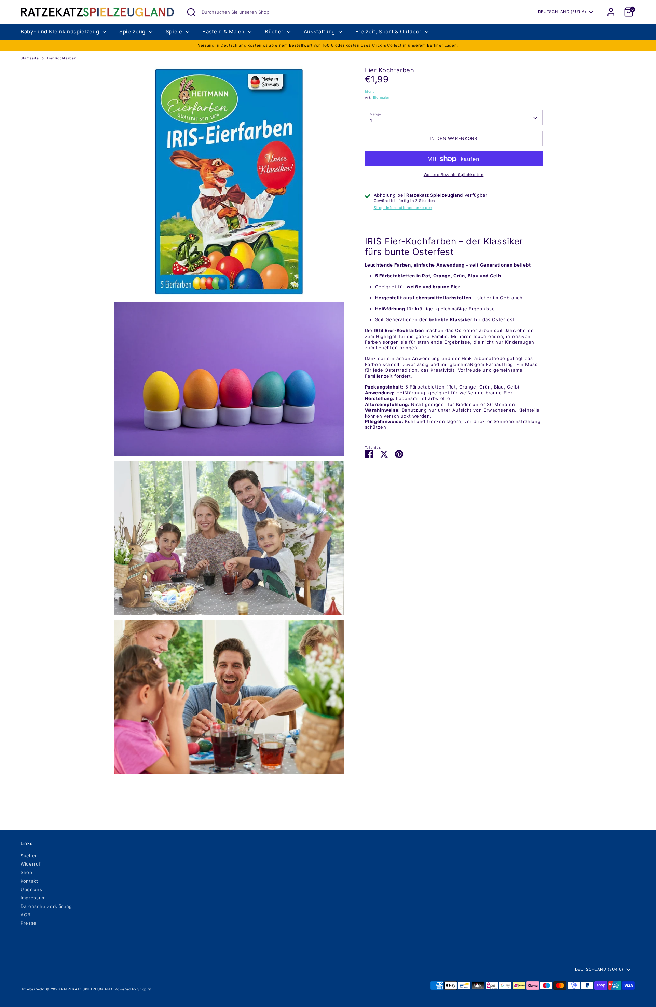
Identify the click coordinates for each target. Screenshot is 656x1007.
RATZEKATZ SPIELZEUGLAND (86, 989)
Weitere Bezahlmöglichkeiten (454, 174)
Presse (28, 923)
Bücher (275, 31)
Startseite (29, 58)
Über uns (31, 889)
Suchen (29, 855)
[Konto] (611, 12)
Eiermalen (382, 97)
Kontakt (29, 881)
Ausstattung (320, 31)
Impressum (33, 897)
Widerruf (30, 864)
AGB (25, 914)
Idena (370, 91)
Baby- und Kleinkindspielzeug (60, 31)
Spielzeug (133, 31)
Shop (26, 872)
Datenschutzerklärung (46, 906)
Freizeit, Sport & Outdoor (389, 31)
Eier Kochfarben (62, 58)
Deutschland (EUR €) (562, 11)
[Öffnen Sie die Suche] (191, 12)
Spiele (175, 31)
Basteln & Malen (224, 31)
